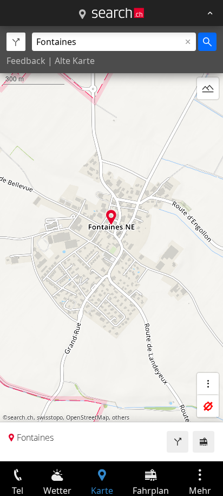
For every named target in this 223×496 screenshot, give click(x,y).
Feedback (25, 61)
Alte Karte (75, 61)
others (120, 417)
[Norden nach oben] (208, 114)
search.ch (21, 417)
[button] (111, 217)
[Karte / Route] (82, 14)
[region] (111, 243)
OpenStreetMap (87, 417)
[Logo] (118, 13)
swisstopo (50, 417)
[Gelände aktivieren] (208, 88)
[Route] (177, 442)
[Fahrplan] (203, 442)
